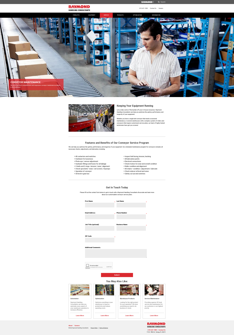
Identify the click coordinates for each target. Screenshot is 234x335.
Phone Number (122, 213)
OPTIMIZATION (137, 15)
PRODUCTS (120, 15)
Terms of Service (103, 328)
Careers (161, 8)
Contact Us (153, 8)
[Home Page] (79, 8)
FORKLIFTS (76, 15)
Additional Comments (92, 247)
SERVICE (106, 15)
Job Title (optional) (92, 224)
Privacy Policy (94, 328)
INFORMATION (156, 15)
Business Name (122, 224)
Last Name (120, 201)
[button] (159, 2)
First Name (89, 201)
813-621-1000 (152, 330)
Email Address (90, 213)
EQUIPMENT (91, 15)
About (70, 325)
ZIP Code (88, 236)
